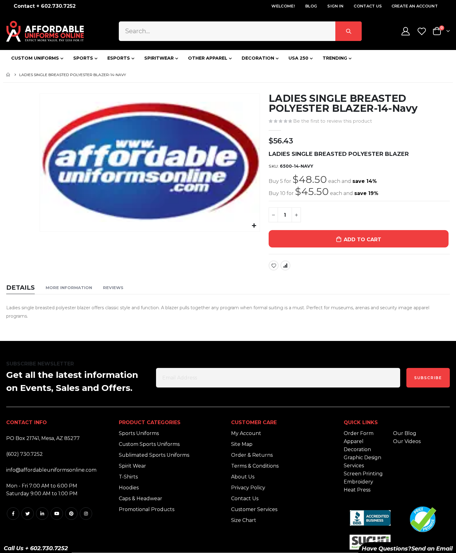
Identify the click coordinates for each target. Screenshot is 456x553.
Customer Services (254, 509)
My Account (246, 433)
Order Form (358, 433)
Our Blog (404, 433)
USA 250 (298, 58)
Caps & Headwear (140, 498)
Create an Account (414, 6)
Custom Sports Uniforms (149, 444)
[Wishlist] (422, 31)
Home (8, 75)
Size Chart (243, 520)
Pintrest (71, 513)
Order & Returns (252, 455)
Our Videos (407, 441)
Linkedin (42, 513)
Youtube (57, 513)
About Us (242, 477)
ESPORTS (118, 58)
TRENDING (335, 58)
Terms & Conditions (255, 466)
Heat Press (357, 490)
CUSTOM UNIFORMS (35, 58)
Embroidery (358, 482)
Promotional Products (146, 509)
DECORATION (258, 58)
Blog (311, 6)
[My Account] (405, 31)
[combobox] (240, 31)
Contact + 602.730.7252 (45, 6)
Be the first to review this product (332, 121)
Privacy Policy (248, 488)
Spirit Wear (132, 466)
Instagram (86, 513)
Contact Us (368, 6)
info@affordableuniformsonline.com (51, 470)
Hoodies (129, 488)
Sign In (335, 6)
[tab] (20, 288)
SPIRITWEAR (159, 58)
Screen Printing (363, 474)
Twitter (27, 513)
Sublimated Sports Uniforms (154, 455)
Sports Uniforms (139, 433)
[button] (254, 225)
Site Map (242, 444)
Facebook (13, 513)
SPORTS (83, 58)
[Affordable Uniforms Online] (45, 31)
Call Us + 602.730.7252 (36, 548)
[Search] (348, 31)
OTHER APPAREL (207, 58)
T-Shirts (128, 477)
